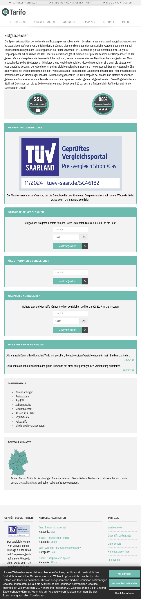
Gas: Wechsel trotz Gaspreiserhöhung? (60, 547)
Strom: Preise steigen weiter (54, 537)
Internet (109, 21)
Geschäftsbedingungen (120, 535)
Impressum (114, 559)
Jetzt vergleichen (67, 246)
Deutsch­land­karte (28, 482)
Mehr (125, 21)
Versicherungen (44, 21)
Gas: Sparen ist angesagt (52, 527)
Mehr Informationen (124, 593)
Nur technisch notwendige (124, 583)
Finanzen (90, 21)
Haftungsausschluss (118, 551)
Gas (52, 531)
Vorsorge (69, 21)
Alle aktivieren (124, 573)
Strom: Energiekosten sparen (54, 558)
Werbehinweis (115, 527)
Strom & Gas (18, 21)
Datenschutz (114, 543)
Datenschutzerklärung (16, 591)
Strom (53, 541)
